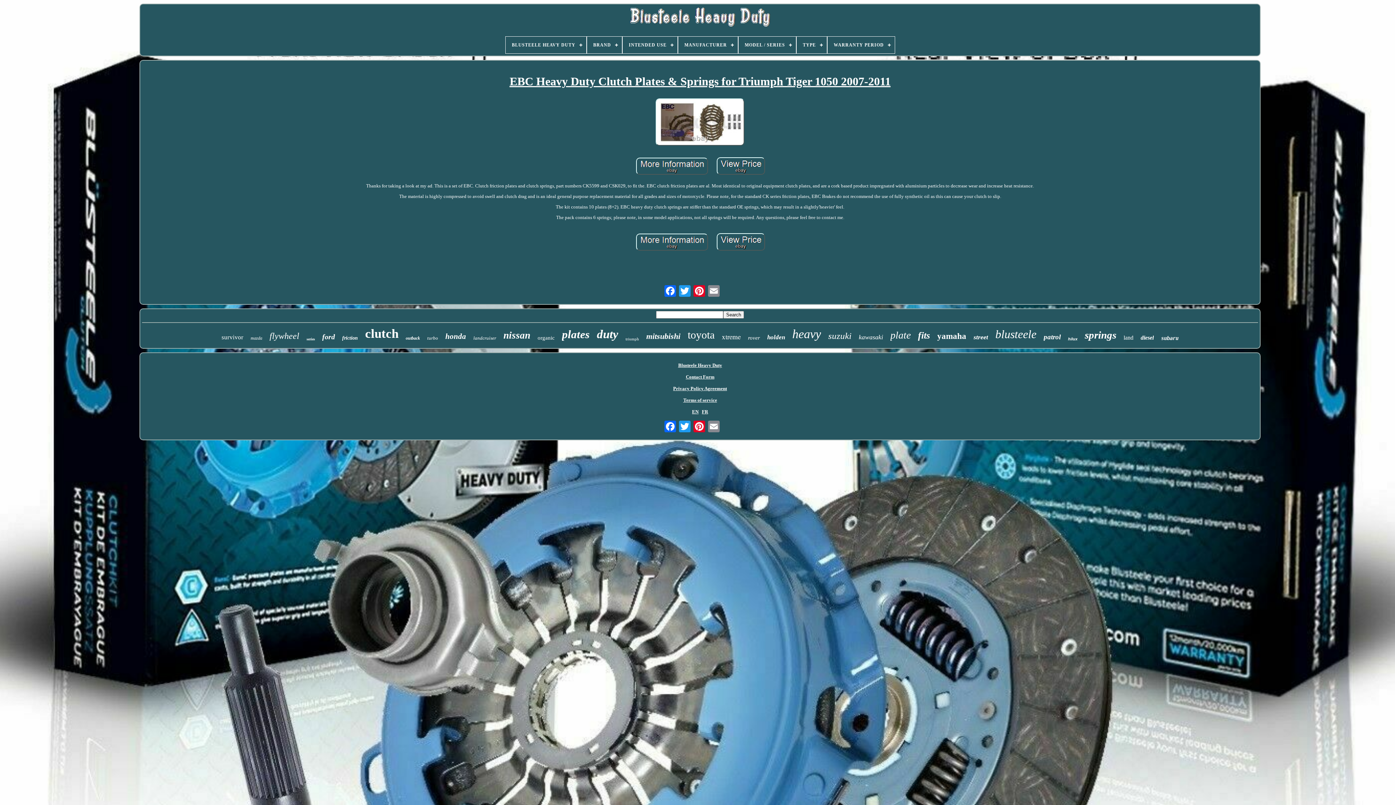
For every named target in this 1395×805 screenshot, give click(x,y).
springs (1100, 335)
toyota (701, 335)
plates (576, 334)
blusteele (1015, 334)
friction (350, 338)
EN (695, 411)
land (1128, 338)
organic (546, 338)
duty (607, 334)
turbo (432, 338)
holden (776, 337)
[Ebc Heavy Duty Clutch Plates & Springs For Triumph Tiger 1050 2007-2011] (700, 122)
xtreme (731, 336)
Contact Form (700, 377)
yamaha (951, 336)
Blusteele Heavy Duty (700, 365)
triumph (632, 339)
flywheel (284, 336)
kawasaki (871, 337)
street (981, 337)
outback (413, 338)
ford (328, 337)
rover (754, 338)
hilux (1072, 339)
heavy (806, 334)
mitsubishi (663, 336)
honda (455, 336)
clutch (382, 334)
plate (900, 335)
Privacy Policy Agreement (700, 388)
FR (705, 411)
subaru (1169, 338)
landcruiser (484, 338)
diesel (1147, 338)
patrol (1052, 337)
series (311, 339)
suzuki (840, 336)
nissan (517, 335)
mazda (256, 338)
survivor (232, 337)
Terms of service (700, 400)
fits (924, 335)
